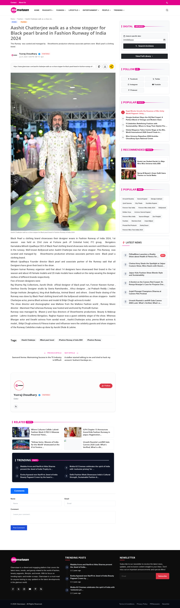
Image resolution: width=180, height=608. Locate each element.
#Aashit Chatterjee (28, 340)
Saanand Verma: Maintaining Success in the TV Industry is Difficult (36, 358)
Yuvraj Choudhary (25, 394)
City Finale (138, 203)
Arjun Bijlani (148, 221)
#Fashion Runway (94, 340)
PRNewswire (155, 604)
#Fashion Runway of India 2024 (71, 340)
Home (36, 10)
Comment (15, 509)
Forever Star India (129, 207)
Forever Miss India (129, 216)
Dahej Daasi (144, 225)
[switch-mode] (167, 2)
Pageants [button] (47, 10)
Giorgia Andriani (156, 199)
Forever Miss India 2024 (146, 207)
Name (13, 499)
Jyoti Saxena (127, 203)
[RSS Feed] (16, 406)
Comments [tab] (19, 491)
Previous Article (54, 353)
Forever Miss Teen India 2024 (133, 230)
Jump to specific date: (132, 36)
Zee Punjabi (157, 216)
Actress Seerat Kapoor (142, 212)
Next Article (70, 353)
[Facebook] (13, 589)
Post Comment (19, 528)
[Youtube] (30, 589)
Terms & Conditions (126, 604)
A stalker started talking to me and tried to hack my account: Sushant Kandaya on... (87, 358)
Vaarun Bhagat (144, 216)
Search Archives (144, 46)
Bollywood (162, 207)
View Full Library (144, 56)
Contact (13, 2)
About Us (22, 2)
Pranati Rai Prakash (130, 225)
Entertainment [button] (90, 10)
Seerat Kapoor (142, 199)
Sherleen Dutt (136, 221)
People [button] (105, 10)
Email (67, 499)
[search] (167, 10)
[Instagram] (24, 589)
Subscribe (162, 576)
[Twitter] (18, 589)
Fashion (20, 19)
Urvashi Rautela (128, 199)
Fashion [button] (60, 10)
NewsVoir (165, 604)
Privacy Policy (142, 604)
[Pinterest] (35, 589)
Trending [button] (118, 10)
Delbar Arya (127, 212)
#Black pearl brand (47, 340)
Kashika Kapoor (151, 203)
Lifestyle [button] (73, 10)
